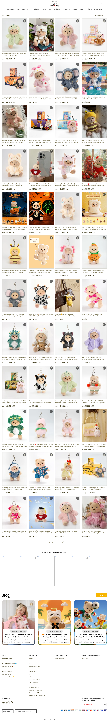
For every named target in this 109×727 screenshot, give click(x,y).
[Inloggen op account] (102, 4)
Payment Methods (33, 682)
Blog (30, 663)
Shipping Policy (33, 671)
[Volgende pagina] (62, 542)
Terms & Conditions (34, 687)
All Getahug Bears (7, 658)
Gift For (4, 669)
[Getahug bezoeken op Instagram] (6, 703)
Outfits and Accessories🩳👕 (9, 663)
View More (102, 595)
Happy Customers (7, 671)
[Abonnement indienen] (105, 704)
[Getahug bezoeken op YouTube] (12, 703)
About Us (31, 658)
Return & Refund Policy (34, 679)
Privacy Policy (32, 685)
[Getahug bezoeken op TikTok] (9, 703)
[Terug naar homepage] (54, 4)
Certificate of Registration (35, 690)
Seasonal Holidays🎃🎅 (8, 666)
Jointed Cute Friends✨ (8, 677)
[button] (3, 4)
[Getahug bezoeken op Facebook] (3, 703)
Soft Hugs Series (6, 674)
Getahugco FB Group (34, 666)
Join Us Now (85, 658)
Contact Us (32, 669)
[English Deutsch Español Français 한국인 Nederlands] (7, 711)
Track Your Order (59, 658)
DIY (29, 674)
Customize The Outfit (34, 693)
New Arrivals (5, 661)
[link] (13, 9)
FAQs (30, 661)
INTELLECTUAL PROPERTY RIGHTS (37, 695)
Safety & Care (32, 677)
